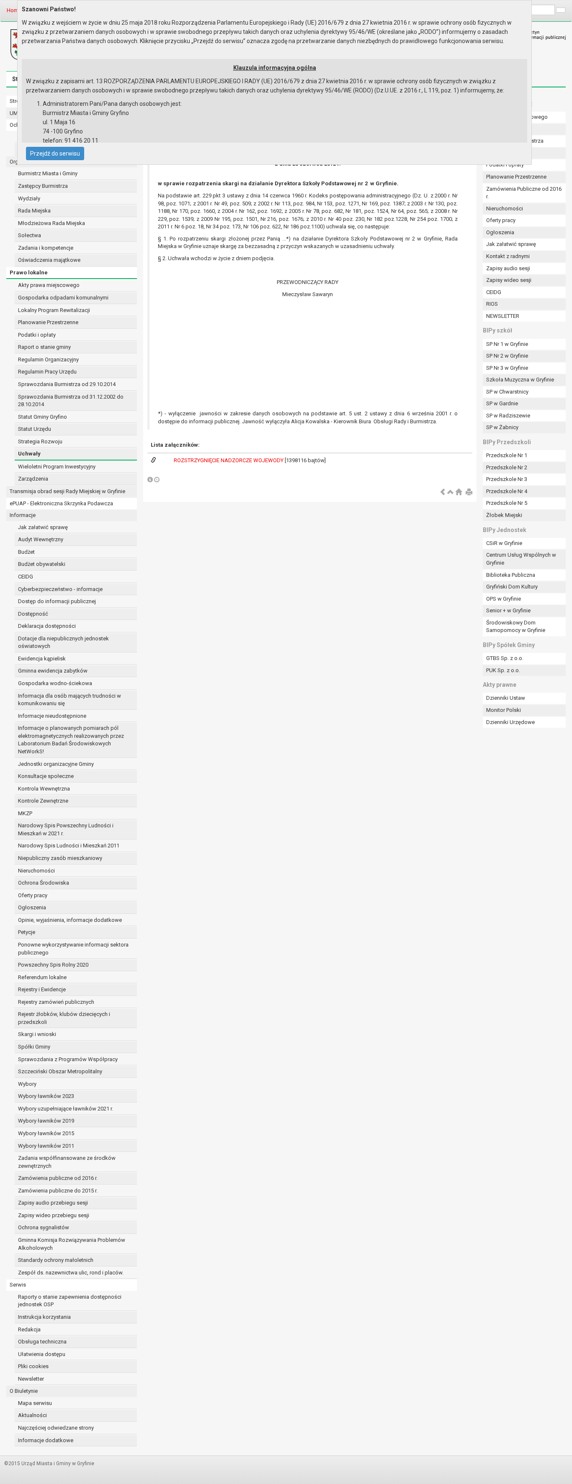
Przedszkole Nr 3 (506, 479)
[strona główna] (458, 492)
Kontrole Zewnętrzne (43, 801)
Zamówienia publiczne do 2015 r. (58, 1190)
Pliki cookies (33, 1366)
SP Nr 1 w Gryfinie (507, 344)
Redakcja (29, 1329)
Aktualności (32, 1415)
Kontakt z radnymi (508, 256)
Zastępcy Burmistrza (43, 186)
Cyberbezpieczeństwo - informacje (60, 589)
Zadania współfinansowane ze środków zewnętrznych (67, 1162)
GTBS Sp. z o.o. (504, 658)
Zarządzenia (33, 479)
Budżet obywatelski (41, 564)
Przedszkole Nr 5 (506, 503)
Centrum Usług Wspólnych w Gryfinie (521, 559)
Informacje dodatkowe (45, 1440)
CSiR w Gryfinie (504, 543)
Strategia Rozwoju (40, 441)
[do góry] (450, 492)
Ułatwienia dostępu (41, 1354)
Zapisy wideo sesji (508, 280)
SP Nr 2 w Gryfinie (507, 356)
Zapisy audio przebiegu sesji (53, 1203)
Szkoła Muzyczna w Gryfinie (520, 379)
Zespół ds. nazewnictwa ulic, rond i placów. (71, 1272)
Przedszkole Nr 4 (506, 491)
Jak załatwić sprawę (43, 527)
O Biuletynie (24, 1391)
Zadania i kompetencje (45, 248)
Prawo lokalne (29, 272)
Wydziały (29, 198)
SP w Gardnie (502, 403)
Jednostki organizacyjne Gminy (56, 764)
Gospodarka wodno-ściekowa (55, 683)
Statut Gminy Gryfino (42, 417)
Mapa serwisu (35, 1403)
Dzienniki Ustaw (505, 698)
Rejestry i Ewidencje (42, 989)
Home (14, 10)
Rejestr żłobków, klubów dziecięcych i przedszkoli (64, 1018)
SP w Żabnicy (502, 427)
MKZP (25, 813)
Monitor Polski (503, 710)
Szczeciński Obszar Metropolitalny (60, 1071)
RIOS (492, 304)
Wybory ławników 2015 (46, 1133)
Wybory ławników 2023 (46, 1096)
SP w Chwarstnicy (507, 392)
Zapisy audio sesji (508, 268)
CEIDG (25, 576)
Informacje (23, 515)
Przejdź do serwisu (55, 153)
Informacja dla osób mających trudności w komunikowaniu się (69, 700)
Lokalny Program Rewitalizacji (54, 310)
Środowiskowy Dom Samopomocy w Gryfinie (515, 626)
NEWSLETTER (502, 316)
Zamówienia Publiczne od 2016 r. (524, 193)
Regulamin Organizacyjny (48, 359)
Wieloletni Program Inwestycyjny (56, 466)
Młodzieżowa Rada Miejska (51, 223)
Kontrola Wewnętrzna (44, 788)
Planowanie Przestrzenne (48, 322)
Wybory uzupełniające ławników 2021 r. (65, 1108)
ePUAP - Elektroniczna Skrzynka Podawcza (61, 503)
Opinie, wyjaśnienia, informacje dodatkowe (70, 920)
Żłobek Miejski (504, 515)
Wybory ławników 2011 (46, 1146)
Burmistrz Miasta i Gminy (47, 173)
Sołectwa (29, 235)
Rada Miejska (34, 210)
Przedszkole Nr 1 (506, 455)
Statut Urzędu (34, 429)
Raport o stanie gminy (44, 347)
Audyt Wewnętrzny (40, 539)
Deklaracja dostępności (47, 626)
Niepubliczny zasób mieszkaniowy (60, 858)
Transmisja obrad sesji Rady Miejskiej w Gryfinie (67, 491)
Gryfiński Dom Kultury (512, 586)
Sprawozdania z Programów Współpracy (68, 1059)
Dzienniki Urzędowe (510, 722)
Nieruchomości (36, 870)
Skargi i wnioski (37, 1034)
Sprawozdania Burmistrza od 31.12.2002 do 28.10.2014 (71, 401)
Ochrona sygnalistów (43, 1227)
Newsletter (31, 1379)
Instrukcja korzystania (44, 1317)
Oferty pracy (32, 895)
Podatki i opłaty (37, 335)
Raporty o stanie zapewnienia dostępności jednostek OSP (69, 1301)
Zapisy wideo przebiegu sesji (53, 1215)
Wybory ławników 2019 (46, 1121)
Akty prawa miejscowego (49, 285)
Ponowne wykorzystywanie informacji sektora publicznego (73, 949)
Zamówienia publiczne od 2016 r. (58, 1178)
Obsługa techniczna (42, 1341)
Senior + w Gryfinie (508, 610)
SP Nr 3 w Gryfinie (507, 368)
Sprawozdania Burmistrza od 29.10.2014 (67, 384)
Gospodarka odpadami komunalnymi (63, 297)
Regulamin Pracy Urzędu (47, 371)
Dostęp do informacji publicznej (57, 601)
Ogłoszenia (32, 907)
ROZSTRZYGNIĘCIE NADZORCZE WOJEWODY (229, 460)
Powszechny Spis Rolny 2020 (53, 965)
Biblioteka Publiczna (510, 575)
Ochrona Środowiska (43, 883)
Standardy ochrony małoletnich (55, 1260)
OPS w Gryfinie (503, 599)
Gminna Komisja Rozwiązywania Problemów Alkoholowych (71, 1244)
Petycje (26, 932)
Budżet (26, 552)
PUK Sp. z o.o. (503, 670)
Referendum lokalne (42, 977)
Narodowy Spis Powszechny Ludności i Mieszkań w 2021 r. (65, 829)
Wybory (27, 1084)
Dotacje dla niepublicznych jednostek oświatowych (63, 642)
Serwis (18, 1285)
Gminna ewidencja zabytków (53, 671)
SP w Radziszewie (508, 415)
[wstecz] (442, 492)
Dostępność (33, 614)
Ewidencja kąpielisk (42, 658)
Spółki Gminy (34, 1047)
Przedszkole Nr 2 (506, 467)
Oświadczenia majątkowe (49, 260)
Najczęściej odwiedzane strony (56, 1428)
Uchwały (29, 453)
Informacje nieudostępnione (52, 716)
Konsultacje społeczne (46, 776)
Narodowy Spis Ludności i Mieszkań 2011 (68, 845)
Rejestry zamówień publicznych (56, 1002)
